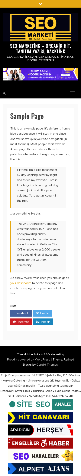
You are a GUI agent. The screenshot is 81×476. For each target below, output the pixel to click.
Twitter (44, 313)
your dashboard (20, 283)
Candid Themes (47, 364)
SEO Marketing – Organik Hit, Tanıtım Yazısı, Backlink (40, 48)
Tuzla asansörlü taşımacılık (55, 385)
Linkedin (44, 322)
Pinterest (22, 322)
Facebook (22, 313)
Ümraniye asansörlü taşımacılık (48, 380)
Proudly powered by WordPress (29, 359)
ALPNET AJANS (43, 375)
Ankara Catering (14, 380)
